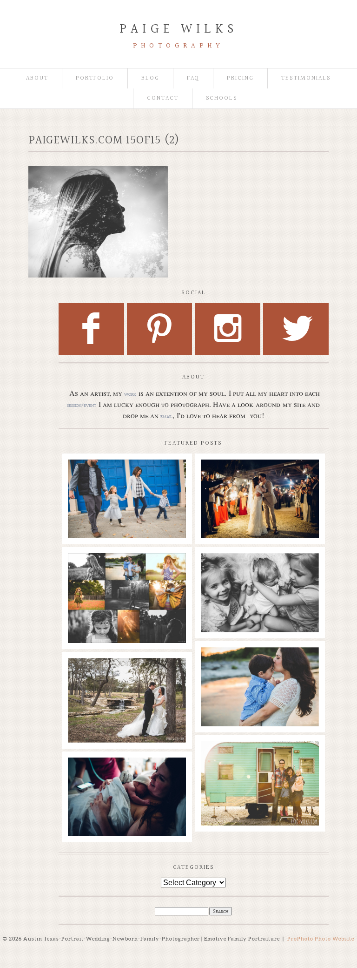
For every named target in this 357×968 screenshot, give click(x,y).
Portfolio (95, 78)
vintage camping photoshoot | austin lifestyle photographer (259, 762)
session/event (81, 405)
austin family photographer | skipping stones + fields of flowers (259, 668)
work (130, 394)
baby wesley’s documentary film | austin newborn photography (259, 579)
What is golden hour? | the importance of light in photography (126, 574)
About (37, 78)
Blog (150, 78)
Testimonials (306, 78)
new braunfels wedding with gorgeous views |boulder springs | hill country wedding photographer (259, 490)
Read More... (89, 502)
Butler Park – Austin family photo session (126, 476)
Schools (222, 98)
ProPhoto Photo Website (320, 938)
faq (193, 78)
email (166, 416)
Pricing (240, 78)
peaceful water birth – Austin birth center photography (126, 779)
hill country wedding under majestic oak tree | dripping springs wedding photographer (126, 684)
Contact (162, 98)
